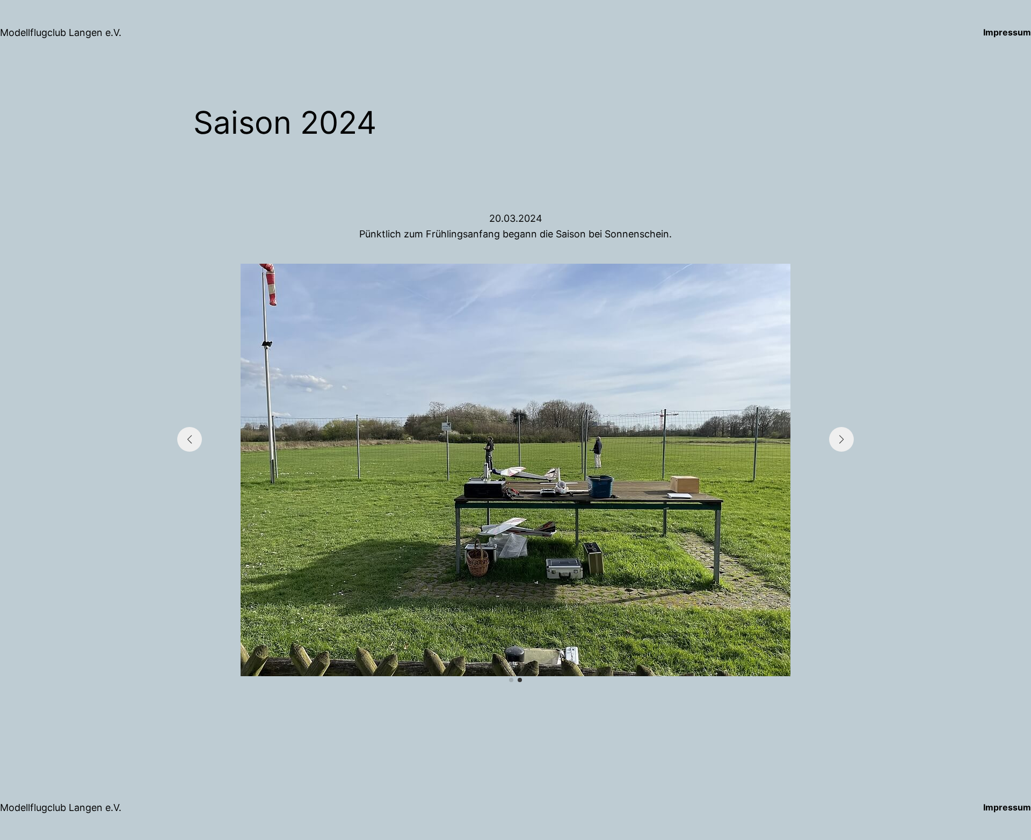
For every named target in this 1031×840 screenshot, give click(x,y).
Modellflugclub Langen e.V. (60, 32)
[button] (511, 680)
